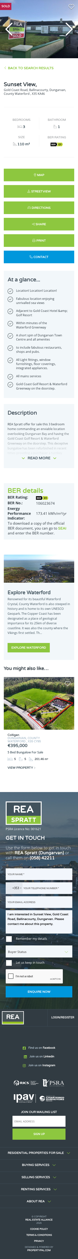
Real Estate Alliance (39, 1220)
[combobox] (14, 888)
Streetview (41, 191)
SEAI (62, 528)
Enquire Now (39, 992)
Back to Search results (31, 68)
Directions (41, 208)
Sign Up (39, 1134)
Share (41, 224)
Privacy (39, 1241)
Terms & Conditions (39, 1235)
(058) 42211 (42, 857)
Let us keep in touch (30, 963)
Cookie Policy (39, 1229)
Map (40, 175)
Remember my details (31, 939)
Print (41, 241)
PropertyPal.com (39, 1250)
